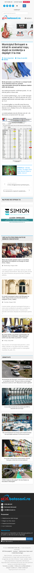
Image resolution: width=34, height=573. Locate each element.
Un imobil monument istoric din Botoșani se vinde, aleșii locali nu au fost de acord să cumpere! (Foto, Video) (15, 298)
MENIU (29, 18)
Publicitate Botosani (8, 523)
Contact (15, 551)
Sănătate (5, 59)
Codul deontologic (17, 553)
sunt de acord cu (16, 541)
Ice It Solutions (7, 526)
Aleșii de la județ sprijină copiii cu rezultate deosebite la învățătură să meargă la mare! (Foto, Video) (15, 261)
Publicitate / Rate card (25, 551)
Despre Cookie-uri (11, 567)
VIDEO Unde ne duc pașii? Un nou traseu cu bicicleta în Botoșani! (15, 480)
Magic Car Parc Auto (8, 521)
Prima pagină (8, 551)
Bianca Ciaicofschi (9, 58)
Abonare (29, 539)
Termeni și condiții (8, 566)
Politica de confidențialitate (21, 541)
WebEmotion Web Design (10, 518)
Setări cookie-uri (23, 567)
